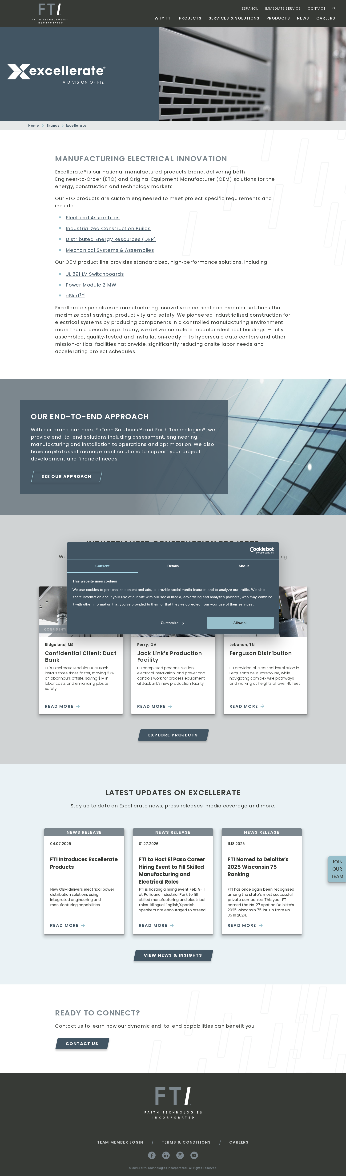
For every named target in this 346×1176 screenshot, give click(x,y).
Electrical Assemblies (93, 217)
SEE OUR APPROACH (66, 476)
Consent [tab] (102, 566)
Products (278, 18)
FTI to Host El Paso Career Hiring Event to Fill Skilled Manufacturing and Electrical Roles (172, 870)
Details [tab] (173, 566)
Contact (317, 8)
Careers (325, 18)
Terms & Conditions (186, 1142)
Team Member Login (120, 1142)
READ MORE (59, 706)
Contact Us (82, 1043)
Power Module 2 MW (91, 285)
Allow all (240, 623)
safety (166, 315)
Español (250, 8)
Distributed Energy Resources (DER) (111, 239)
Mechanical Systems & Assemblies (110, 250)
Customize (169, 623)
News (303, 18)
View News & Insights (173, 955)
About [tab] (243, 566)
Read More (64, 925)
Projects (190, 18)
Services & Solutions (234, 18)
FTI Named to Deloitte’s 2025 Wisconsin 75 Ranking (258, 867)
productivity (130, 315)
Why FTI (163, 18)
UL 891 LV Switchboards (95, 274)
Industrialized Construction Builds (108, 228)
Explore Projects (173, 735)
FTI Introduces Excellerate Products (84, 863)
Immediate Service (283, 8)
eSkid (75, 295)
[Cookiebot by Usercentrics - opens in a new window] (253, 550)
